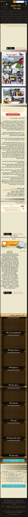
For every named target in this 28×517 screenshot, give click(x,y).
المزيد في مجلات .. (13, 460)
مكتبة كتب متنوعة (18, 473)
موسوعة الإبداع (12, 514)
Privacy (8, 508)
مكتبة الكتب (23, 506)
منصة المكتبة (17, 506)
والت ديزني (13, 189)
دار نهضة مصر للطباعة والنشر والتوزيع (11, 190)
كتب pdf (13, 508)
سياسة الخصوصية (10, 506)
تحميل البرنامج (8, 211)
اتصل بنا (17, 508)
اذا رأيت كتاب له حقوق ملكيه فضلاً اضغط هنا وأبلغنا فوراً (13, 511)
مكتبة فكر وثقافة (12, 471)
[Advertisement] (13, 37)
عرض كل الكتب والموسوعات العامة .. (14, 485)
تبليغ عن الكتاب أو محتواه (12, 114)
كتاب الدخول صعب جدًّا (11, 26)
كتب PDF (3, 2)
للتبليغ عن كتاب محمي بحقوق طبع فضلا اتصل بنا (11, 503)
